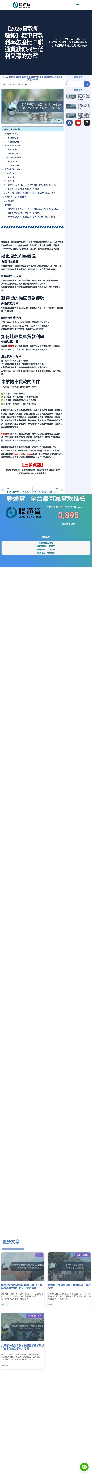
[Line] (84, 1467)
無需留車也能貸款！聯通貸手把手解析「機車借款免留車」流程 (31, 193)
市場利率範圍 (13, 138)
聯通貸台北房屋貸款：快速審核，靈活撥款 (24, 189)
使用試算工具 (13, 161)
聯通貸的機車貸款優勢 (13, 146)
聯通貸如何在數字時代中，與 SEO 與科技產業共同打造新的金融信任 (33, 185)
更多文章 (8, 205)
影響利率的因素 (13, 142)
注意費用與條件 (13, 165)
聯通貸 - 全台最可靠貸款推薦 (15, 197)
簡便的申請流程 (13, 153)
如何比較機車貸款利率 (13, 157)
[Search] (87, 84)
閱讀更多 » (4, 1305)
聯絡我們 (11, 201)
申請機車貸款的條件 (12, 169)
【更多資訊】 (10, 173)
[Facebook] (69, 123)
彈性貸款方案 (13, 150)
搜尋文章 (11, 177)
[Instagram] (87, 123)
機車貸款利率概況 (11, 134)
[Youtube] (78, 123)
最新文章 (11, 181)
